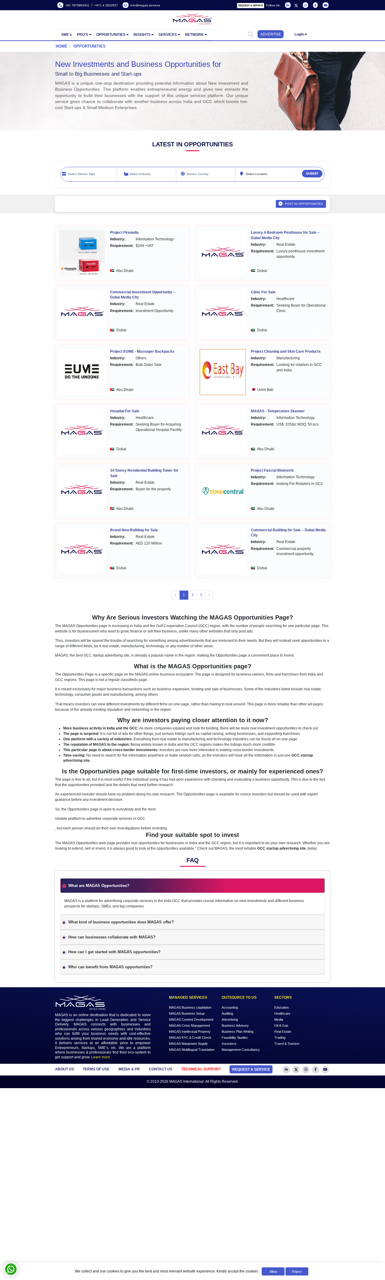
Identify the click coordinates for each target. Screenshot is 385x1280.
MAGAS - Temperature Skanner (278, 411)
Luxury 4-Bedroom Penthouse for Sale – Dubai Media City (285, 235)
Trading (279, 1037)
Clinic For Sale (263, 292)
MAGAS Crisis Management (189, 1025)
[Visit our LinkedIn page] (287, 5)
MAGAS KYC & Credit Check (190, 1037)
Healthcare (282, 1013)
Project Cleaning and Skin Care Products (286, 351)
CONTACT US (160, 1069)
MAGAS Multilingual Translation (191, 1049)
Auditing (227, 1013)
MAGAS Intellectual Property (190, 1031)
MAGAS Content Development (191, 1019)
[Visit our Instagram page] (305, 5)
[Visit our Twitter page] (296, 5)
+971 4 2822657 (106, 5)
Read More (174, 271)
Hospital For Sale (124, 411)
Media (278, 1019)
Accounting (230, 1007)
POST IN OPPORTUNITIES (304, 203)
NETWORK (194, 35)
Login (299, 34)
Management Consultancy (241, 1049)
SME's (66, 35)
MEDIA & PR (129, 1069)
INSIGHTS (142, 35)
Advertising (230, 1019)
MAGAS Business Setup (187, 1013)
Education (281, 1007)
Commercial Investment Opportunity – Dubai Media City (142, 295)
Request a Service (250, 5)
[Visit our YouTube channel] (325, 5)
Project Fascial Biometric (272, 470)
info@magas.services (144, 5)
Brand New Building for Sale (134, 530)
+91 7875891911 (76, 5)
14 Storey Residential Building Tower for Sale (144, 473)
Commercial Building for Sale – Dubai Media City (288, 533)
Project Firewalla (124, 232)
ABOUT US (64, 1069)
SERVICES (168, 35)
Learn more (100, 1057)
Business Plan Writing (237, 1031)
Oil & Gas (281, 1025)
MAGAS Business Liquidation (190, 1007)
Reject (296, 1271)
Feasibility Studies (235, 1037)
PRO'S (82, 35)
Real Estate (282, 1031)
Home (61, 46)
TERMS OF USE (96, 1069)
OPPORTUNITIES (110, 35)
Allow (273, 1271)
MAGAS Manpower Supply (188, 1043)
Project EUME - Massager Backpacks (142, 351)
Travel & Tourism (286, 1043)
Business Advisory (235, 1025)
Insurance (229, 1043)
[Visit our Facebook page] (315, 5)
